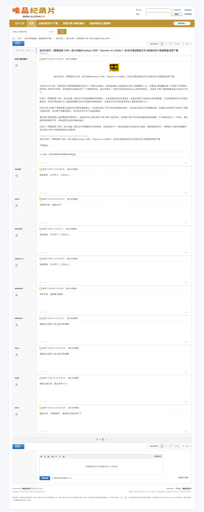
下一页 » (102, 439)
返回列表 (154, 44)
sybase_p (19, 259)
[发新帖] (18, 43)
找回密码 (188, 10)
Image (48, 456)
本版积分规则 (183, 478)
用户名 (138, 10)
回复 (74, 154)
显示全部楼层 (71, 59)
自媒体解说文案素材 (100, 23)
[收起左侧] (36, 50)
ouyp (17, 378)
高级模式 (157, 456)
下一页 (185, 44)
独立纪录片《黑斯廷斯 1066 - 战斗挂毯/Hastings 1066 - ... (89, 38)
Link (52, 456)
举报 (186, 163)
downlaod (19, 288)
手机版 (178, 489)
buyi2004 (19, 229)
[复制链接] (44, 53)
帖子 (52, 31)
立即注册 (188, 14)
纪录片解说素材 (21, 59)
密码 (137, 14)
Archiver (170, 489)
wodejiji (18, 169)
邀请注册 (19, 23)
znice (17, 348)
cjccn (17, 199)
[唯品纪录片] (33, 18)
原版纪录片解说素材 (73, 23)
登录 (107, 466)
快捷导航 (181, 23)
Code (59, 456)
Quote (56, 456)
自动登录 (177, 10)
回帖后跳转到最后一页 (63, 478)
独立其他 (59, 38)
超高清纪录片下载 (48, 23)
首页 (31, 23)
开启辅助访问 (191, 2)
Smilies (63, 456)
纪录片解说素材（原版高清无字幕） (38, 38)
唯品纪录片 (13, 38)
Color (44, 456)
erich (17, 408)
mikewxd (18, 318)
